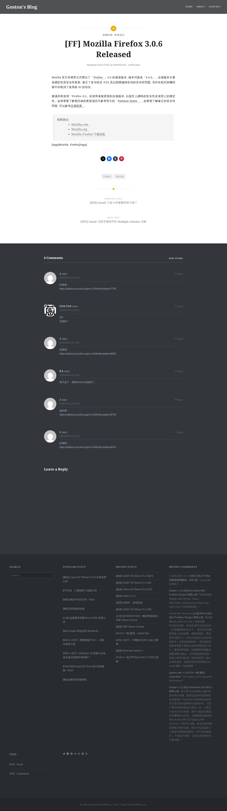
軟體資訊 (119, 35)
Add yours (176, 258)
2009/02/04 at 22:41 (69, 277)
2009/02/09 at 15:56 (69, 375)
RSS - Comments (19, 773)
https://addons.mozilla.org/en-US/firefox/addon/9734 (87, 414)
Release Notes (127, 101)
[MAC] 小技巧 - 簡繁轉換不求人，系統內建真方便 (83, 642)
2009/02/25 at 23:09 (69, 436)
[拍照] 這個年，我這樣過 (129, 602)
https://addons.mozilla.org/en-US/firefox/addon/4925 (87, 353)
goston (65, 306)
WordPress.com (139, 804)
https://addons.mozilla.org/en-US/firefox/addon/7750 (87, 288)
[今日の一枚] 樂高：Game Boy (132, 633)
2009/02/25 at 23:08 (69, 403)
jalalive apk (175, 672)
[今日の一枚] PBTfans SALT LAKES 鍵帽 (137, 659)
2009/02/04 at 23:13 (69, 310)
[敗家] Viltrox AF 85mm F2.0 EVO (134, 589)
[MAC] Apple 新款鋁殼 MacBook (80, 630)
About (201, 6)
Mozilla (120, 176)
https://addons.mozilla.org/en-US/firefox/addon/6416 (87, 447)
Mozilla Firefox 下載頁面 (88, 134)
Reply (180, 274)
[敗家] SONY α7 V (126, 596)
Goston (103, 65)
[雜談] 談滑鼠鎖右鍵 (73, 608)
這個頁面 (76, 105)
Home (189, 6)
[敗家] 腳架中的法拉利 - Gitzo (79, 599)
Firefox (98, 77)
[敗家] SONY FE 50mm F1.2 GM (133, 609)
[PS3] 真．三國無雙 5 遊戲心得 (80, 590)
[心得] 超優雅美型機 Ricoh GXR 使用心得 (84, 619)
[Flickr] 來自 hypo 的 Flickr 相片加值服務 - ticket (83, 668)
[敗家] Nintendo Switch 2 (129, 650)
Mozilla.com (79, 124)
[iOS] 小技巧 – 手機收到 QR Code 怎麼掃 (137, 642)
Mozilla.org (79, 129)
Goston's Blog (21, 7)
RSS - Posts (16, 764)
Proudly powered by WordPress (95, 804)
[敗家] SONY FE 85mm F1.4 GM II (134, 576)
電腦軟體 (108, 35)
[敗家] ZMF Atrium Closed (130, 626)
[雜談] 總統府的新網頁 (75, 679)
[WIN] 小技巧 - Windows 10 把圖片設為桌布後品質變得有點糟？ (84, 655)
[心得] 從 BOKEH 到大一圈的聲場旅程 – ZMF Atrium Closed (138, 618)
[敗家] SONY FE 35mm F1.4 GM (133, 582)
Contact (215, 6)
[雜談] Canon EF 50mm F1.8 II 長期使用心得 (84, 579)
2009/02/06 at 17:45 (69, 342)
